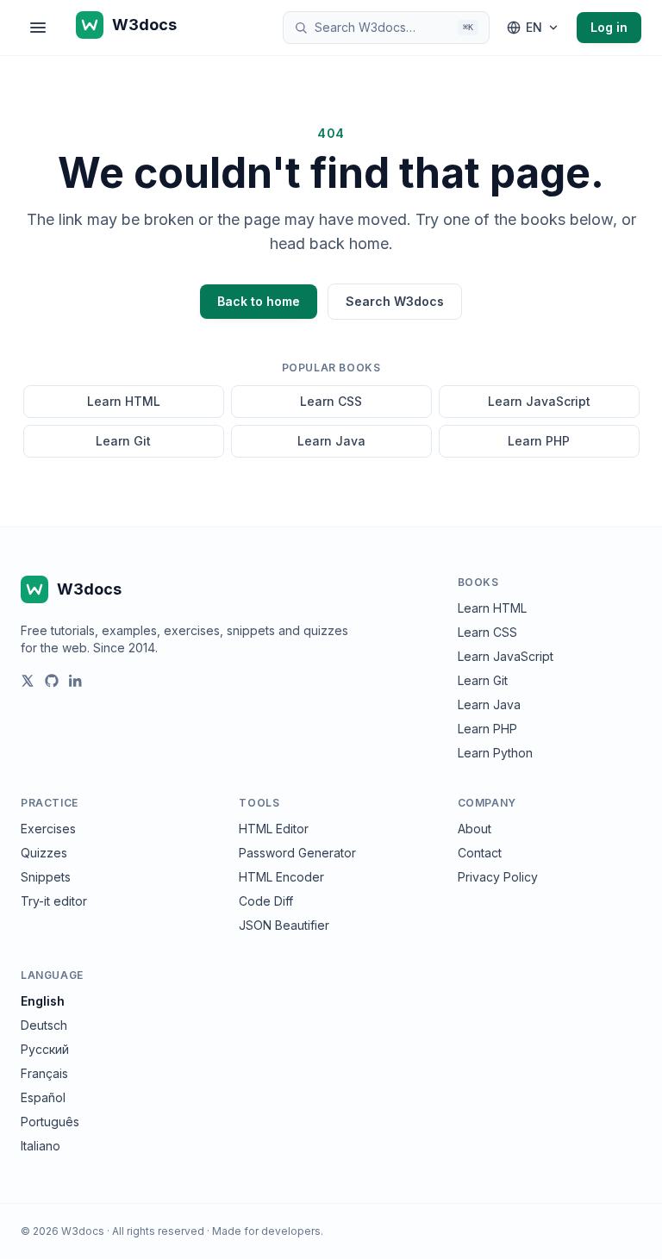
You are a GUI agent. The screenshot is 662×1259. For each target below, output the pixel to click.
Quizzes (44, 852)
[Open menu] (38, 27)
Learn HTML (123, 401)
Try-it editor (54, 901)
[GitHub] (52, 681)
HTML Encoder (281, 876)
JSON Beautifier (284, 925)
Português (50, 1121)
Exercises (48, 828)
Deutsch (44, 1025)
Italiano (40, 1145)
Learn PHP (539, 440)
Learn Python (495, 752)
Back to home (258, 301)
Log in (609, 27)
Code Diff (266, 901)
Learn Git (123, 440)
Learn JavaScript (539, 401)
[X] (27, 681)
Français (44, 1073)
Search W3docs (395, 301)
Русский (45, 1049)
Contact (480, 852)
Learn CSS (331, 401)
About (474, 828)
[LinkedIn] (76, 681)
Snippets (46, 876)
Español (43, 1097)
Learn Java (331, 440)
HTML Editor (274, 828)
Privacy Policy (498, 876)
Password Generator (297, 852)
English (43, 1001)
